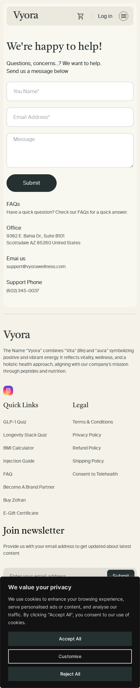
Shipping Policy (88, 461)
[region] (70, 632)
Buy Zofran (14, 500)
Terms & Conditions (93, 422)
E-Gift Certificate (20, 513)
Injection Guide (19, 461)
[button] (123, 16)
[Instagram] (8, 390)
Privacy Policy (87, 435)
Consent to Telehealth (95, 474)
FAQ (7, 474)
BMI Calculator (18, 448)
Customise (70, 656)
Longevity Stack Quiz (25, 435)
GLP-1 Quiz (14, 422)
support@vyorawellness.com (36, 266)
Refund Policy (87, 448)
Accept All (70, 638)
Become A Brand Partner (29, 487)
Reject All (70, 674)
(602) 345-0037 (23, 291)
